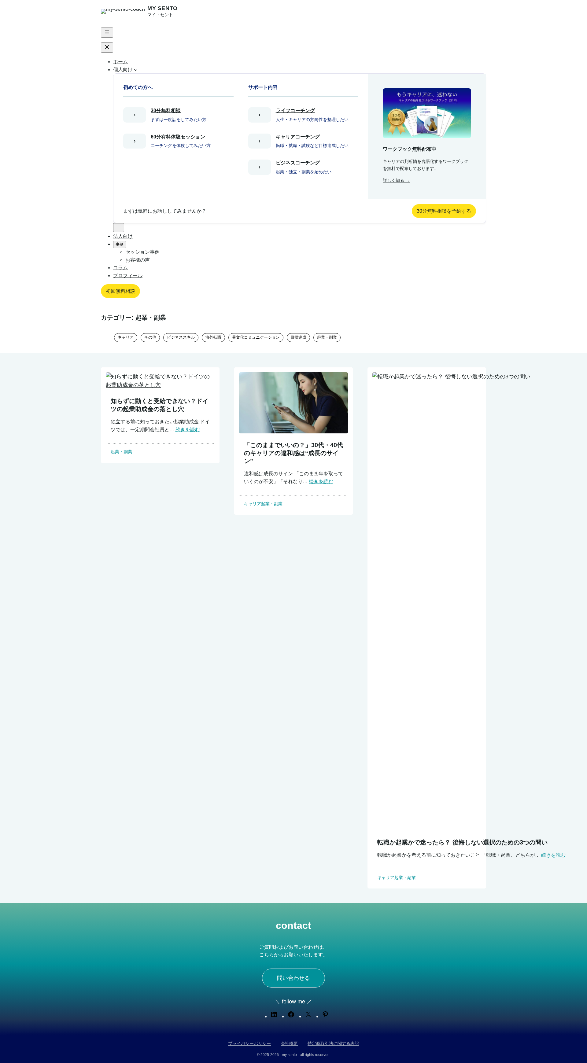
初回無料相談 (120, 291)
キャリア (126, 337)
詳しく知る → (396, 180)
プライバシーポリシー (249, 1043)
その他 (150, 337)
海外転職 (213, 337)
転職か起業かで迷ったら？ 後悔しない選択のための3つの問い (462, 842)
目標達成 (298, 337)
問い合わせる (293, 978)
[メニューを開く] (107, 33)
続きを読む (187, 429)
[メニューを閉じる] (107, 47)
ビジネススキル (181, 337)
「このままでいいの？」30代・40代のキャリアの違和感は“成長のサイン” (293, 453)
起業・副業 (327, 337)
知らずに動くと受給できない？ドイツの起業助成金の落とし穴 (160, 405)
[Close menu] (118, 227)
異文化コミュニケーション (256, 337)
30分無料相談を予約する (444, 211)
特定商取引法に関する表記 (333, 1043)
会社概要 (289, 1043)
